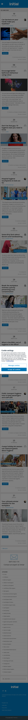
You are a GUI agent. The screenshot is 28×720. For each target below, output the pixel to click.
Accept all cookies (14, 369)
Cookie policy (10, 361)
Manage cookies (14, 365)
